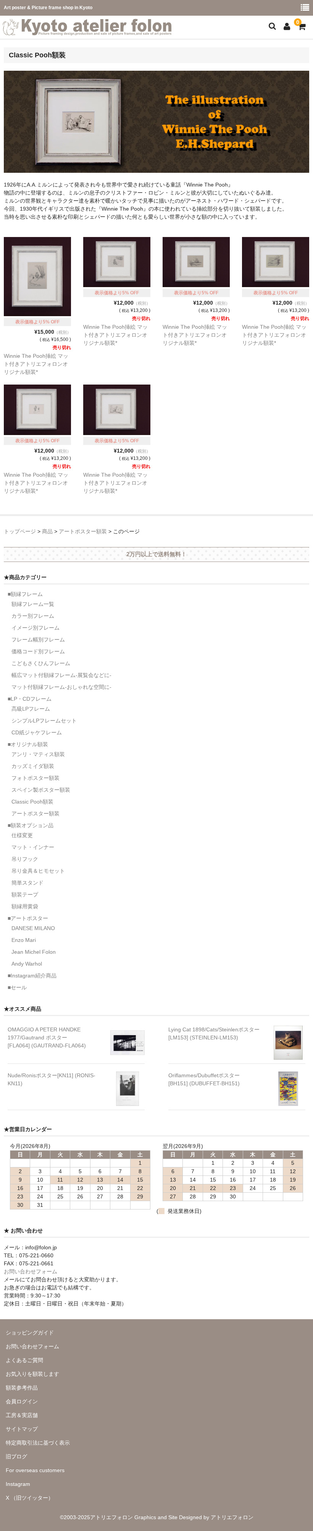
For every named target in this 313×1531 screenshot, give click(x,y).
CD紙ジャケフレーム (36, 732)
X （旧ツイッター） (29, 1498)
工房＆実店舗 (22, 1415)
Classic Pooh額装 (32, 802)
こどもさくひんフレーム (40, 663)
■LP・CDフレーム (30, 699)
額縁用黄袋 (24, 906)
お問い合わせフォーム (30, 1271)
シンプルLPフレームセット (44, 721)
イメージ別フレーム (35, 628)
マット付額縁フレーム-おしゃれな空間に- (61, 687)
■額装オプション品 (30, 825)
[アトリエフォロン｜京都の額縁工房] (87, 30)
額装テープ (24, 894)
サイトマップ (22, 1429)
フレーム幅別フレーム (38, 639)
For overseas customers (35, 1470)
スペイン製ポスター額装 (40, 790)
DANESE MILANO (33, 928)
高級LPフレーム (30, 709)
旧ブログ (16, 1456)
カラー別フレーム (32, 616)
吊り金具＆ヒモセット (38, 871)
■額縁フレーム (25, 594)
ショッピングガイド (30, 1333)
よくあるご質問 (24, 1360)
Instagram (18, 1484)
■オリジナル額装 (28, 744)
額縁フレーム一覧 (32, 604)
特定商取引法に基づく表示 (38, 1443)
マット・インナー (32, 847)
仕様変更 (22, 835)
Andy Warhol (26, 964)
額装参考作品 (22, 1388)
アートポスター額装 (35, 813)
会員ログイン (22, 1401)
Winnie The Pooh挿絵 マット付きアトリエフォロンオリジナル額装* (36, 364)
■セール (17, 987)
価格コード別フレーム (38, 651)
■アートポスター (28, 918)
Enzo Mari (23, 940)
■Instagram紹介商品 (32, 976)
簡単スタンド (27, 883)
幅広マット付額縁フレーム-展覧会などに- (61, 675)
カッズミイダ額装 (32, 766)
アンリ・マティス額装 (38, 754)
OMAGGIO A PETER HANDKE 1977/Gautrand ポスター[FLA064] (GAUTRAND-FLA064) (47, 1037)
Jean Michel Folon (33, 952)
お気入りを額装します (32, 1374)
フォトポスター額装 (35, 778)
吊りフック (24, 859)
